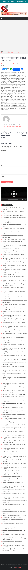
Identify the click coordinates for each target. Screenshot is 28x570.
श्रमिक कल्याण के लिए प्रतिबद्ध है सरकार (10, 422)
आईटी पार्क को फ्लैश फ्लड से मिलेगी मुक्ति (10, 452)
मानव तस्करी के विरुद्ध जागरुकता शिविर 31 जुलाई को (12, 359)
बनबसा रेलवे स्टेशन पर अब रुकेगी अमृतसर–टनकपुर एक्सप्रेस (14, 308)
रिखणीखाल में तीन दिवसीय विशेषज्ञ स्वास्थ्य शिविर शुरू (12, 311)
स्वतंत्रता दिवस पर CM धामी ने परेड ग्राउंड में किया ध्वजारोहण (14, 251)
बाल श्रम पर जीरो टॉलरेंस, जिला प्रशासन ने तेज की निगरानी (13, 534)
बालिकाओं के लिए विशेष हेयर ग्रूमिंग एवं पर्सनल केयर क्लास (13, 221)
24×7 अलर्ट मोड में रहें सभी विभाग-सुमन (10, 454)
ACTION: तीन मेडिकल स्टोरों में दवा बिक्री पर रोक (12, 262)
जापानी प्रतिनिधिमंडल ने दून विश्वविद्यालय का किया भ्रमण (13, 437)
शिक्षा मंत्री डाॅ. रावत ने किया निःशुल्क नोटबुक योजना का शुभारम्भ (14, 473)
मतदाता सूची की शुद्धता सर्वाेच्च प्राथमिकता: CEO (11, 337)
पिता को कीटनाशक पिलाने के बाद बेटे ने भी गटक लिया (12, 228)
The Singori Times (19, 64)
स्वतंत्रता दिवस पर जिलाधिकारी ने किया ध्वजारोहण (11, 254)
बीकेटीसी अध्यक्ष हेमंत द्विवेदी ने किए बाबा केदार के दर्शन (12, 269)
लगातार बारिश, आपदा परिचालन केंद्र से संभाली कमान (12, 530)
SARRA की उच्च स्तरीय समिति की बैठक (10, 517)
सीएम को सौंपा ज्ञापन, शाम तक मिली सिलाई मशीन (11, 504)
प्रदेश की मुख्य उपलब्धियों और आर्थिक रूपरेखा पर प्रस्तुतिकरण (14, 545)
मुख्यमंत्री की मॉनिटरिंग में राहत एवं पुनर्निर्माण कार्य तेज (12, 319)
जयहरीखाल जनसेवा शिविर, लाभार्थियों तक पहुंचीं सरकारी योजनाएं (14, 511)
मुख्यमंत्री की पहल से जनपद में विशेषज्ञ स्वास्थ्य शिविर (12, 387)
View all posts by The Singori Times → (12, 126)
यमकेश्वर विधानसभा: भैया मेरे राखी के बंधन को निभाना (12, 208)
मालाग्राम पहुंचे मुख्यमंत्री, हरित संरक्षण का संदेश (11, 476)
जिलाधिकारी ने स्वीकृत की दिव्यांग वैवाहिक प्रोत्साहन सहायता (13, 467)
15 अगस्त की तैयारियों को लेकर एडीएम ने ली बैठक (11, 280)
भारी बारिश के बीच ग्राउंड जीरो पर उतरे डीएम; (11, 515)
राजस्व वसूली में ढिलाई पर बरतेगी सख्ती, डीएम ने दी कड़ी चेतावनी (14, 344)
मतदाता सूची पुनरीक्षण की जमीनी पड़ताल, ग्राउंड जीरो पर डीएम (14, 383)
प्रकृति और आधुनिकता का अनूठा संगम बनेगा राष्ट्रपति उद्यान (13, 341)
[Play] (3, 199)
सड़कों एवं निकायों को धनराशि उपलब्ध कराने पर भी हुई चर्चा (13, 211)
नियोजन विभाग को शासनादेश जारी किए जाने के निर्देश (12, 403)
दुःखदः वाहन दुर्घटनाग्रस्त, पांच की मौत (10, 294)
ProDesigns (18, 567)
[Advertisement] (14, 36)
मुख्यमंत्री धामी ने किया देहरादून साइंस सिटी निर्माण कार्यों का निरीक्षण (15, 500)
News (2, 65)
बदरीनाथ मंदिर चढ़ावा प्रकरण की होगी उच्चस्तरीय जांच (12, 541)
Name (3, 165)
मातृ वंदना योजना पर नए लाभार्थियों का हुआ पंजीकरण (12, 523)
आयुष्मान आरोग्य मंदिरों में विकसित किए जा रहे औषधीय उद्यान (13, 366)
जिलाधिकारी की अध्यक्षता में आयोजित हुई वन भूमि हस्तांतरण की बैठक (15, 300)
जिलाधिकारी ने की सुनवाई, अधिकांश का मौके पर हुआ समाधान (13, 448)
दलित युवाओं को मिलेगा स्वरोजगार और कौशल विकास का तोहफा (14, 489)
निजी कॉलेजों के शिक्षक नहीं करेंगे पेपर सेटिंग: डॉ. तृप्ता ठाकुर (13, 396)
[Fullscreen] (25, 199)
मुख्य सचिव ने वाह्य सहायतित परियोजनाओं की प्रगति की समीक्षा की (14, 326)
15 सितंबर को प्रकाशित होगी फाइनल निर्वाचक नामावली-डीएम (13, 241)
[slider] (13, 199)
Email (3, 171)
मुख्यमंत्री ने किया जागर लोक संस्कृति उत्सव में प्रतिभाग (21, 133)
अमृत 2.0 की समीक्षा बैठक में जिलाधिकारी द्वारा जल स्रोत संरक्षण (14, 418)
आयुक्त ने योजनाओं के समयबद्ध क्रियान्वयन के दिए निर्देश (13, 424)
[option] (17, 1)
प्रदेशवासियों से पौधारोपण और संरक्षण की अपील (11, 471)
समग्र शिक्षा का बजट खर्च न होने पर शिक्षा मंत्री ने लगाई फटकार (14, 355)
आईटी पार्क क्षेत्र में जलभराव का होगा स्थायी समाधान (12, 224)
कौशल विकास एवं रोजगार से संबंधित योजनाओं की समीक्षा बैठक (14, 297)
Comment (4, 150)
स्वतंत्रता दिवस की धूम (7, 248)
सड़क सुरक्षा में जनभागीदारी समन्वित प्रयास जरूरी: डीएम (13, 333)
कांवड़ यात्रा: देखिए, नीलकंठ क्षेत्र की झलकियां (11, 287)
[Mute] (22, 199)
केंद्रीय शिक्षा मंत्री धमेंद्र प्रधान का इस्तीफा (10, 394)
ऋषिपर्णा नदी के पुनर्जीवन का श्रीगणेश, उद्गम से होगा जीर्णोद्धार (14, 414)
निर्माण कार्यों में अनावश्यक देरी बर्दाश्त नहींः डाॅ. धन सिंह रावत (13, 460)
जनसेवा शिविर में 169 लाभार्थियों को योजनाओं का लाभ (12, 519)
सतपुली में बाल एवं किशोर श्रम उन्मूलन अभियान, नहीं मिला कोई (14, 478)
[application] (14, 194)
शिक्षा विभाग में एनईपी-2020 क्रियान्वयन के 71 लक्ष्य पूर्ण (13, 431)
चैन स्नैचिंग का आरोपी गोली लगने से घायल (10, 239)
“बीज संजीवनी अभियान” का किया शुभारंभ (10, 435)
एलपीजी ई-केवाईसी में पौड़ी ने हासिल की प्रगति (11, 232)
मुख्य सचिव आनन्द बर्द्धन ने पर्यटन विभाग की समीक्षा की (12, 482)
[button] (14, 194)
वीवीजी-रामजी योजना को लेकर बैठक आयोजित (11, 276)
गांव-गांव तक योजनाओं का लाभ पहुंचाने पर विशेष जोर (12, 427)
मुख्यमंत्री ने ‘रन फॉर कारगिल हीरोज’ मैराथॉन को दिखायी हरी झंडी (14, 400)
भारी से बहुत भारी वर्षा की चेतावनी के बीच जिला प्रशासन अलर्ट (13, 330)
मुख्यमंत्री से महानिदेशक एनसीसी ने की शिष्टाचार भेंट (12, 322)
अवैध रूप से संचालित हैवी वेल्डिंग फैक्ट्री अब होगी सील (12, 245)
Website (3, 176)
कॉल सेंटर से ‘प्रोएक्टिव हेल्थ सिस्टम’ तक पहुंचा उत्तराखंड (13, 235)
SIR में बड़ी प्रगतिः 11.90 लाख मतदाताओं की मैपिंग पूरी (13, 217)
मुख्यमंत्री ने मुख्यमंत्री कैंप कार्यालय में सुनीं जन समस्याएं (13, 351)
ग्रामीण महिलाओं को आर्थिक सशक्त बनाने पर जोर (11, 304)
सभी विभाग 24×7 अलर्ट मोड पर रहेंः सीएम (10, 381)
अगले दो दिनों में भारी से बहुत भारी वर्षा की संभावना (11, 291)
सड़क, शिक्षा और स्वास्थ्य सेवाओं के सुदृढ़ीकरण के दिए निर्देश (13, 370)
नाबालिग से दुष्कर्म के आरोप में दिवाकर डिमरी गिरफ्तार (12, 373)
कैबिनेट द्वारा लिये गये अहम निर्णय (8, 215)
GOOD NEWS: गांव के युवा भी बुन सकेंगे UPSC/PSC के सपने (15, 258)
